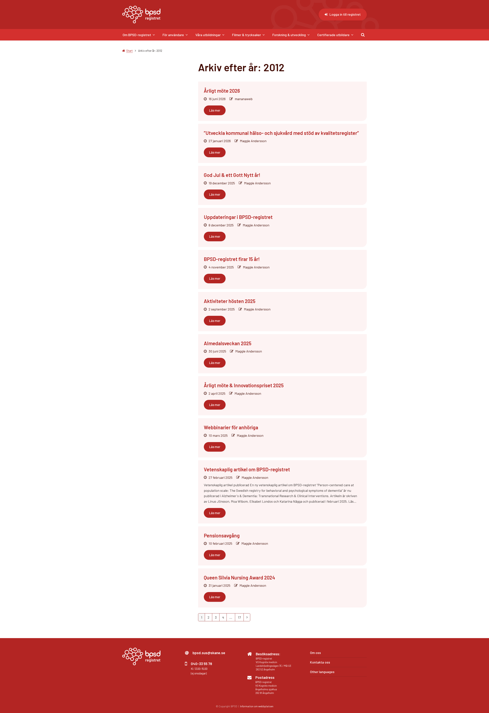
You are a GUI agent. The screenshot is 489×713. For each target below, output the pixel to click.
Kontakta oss (320, 662)
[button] (362, 35)
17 (241, 618)
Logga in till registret (345, 14)
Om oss (315, 653)
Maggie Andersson (253, 141)
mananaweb (244, 99)
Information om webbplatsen (256, 706)
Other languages (322, 672)
